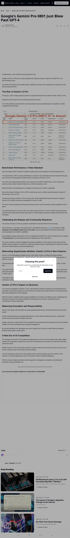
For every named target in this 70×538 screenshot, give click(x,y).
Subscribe (48, 271)
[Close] (53, 260)
